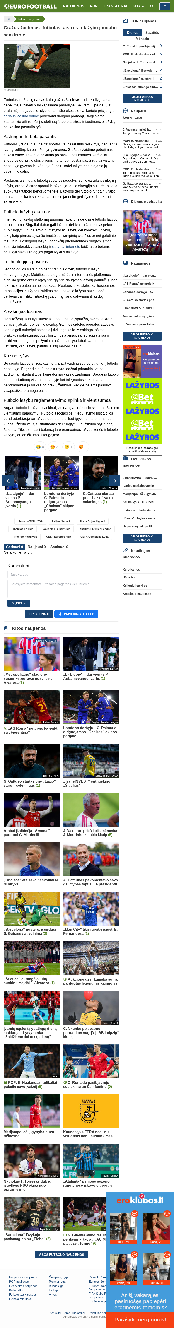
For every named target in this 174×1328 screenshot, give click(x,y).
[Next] (114, 480)
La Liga (53, 1290)
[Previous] (8, 480)
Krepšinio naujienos (137, 593)
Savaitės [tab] (152, 32)
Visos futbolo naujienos (61, 1254)
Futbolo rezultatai (20, 1299)
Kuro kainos (131, 569)
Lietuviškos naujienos (23, 1286)
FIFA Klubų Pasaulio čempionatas (102, 1295)
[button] (138, 6)
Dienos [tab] (132, 32)
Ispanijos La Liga (22, 529)
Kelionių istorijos (135, 585)
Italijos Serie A (61, 521)
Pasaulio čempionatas (103, 1277)
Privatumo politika (100, 1313)
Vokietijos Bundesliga (56, 529)
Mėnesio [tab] (142, 39)
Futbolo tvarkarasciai (22, 1294)
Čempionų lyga (58, 1277)
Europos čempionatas (103, 1281)
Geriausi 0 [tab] (14, 547)
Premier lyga (57, 1281)
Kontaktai (55, 1313)
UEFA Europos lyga (58, 536)
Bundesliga (56, 1286)
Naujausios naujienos (23, 1277)
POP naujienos (19, 1281)
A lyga (53, 1294)
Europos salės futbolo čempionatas (103, 1287)
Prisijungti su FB (79, 614)
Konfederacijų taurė (101, 1301)
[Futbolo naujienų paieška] (151, 6)
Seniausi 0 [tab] (59, 547)
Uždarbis (129, 577)
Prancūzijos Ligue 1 (92, 521)
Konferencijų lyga (25, 536)
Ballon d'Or (16, 1290)
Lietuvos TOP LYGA (30, 521)
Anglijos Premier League (95, 529)
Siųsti (17, 603)
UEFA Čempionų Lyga (94, 536)
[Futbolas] (8, 19)
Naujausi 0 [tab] (37, 547)
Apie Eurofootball (75, 1313)
